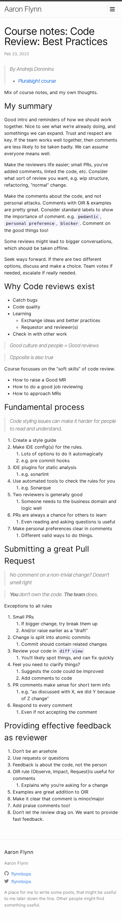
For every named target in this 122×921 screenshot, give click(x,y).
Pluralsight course (37, 81)
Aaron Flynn (22, 9)
